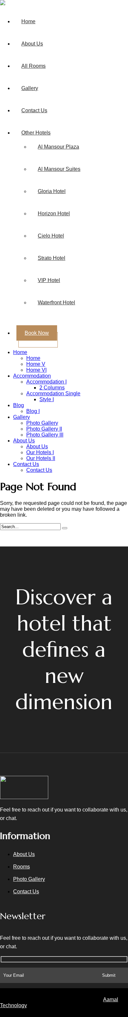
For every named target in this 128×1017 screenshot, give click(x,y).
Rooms (21, 866)
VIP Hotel (49, 280)
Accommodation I (46, 381)
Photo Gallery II (44, 429)
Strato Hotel (51, 258)
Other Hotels (36, 132)
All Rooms (33, 66)
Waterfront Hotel (56, 302)
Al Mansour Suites (59, 169)
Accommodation (32, 376)
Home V (35, 364)
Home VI (36, 370)
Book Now (37, 333)
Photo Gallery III (44, 434)
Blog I (33, 411)
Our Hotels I (40, 452)
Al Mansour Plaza (58, 147)
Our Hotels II (40, 458)
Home (28, 21)
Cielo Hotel (51, 236)
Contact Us (34, 110)
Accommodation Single (53, 393)
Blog (18, 405)
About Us (32, 43)
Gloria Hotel (52, 191)
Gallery (29, 88)
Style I (46, 399)
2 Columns (52, 387)
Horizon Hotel (54, 213)
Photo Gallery (42, 423)
